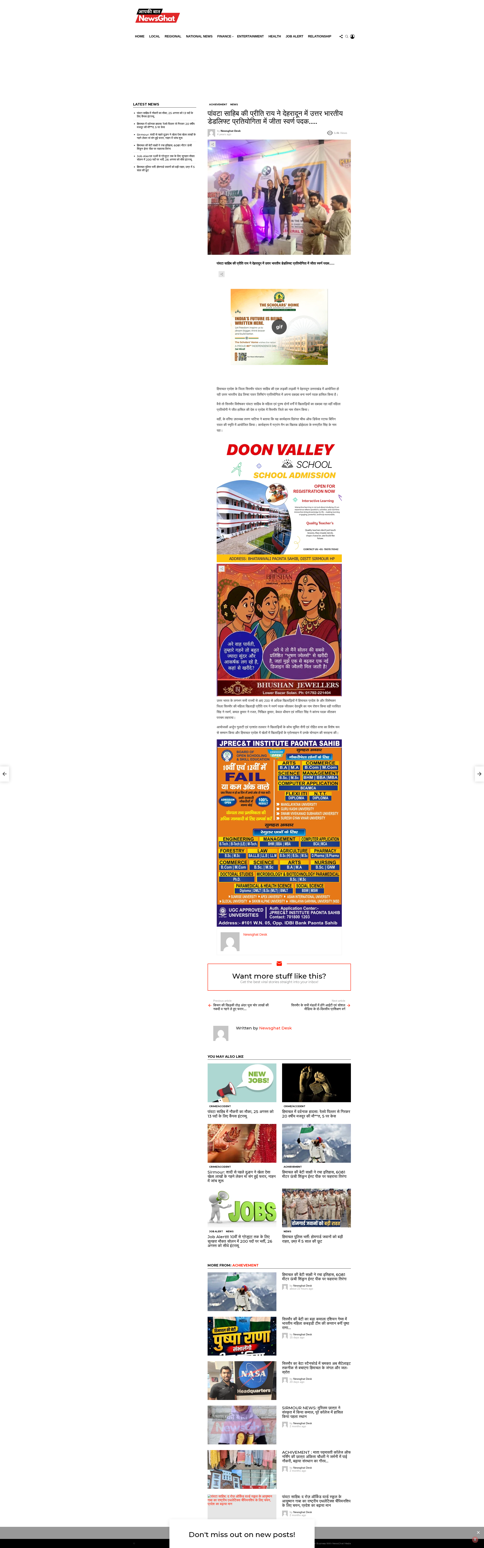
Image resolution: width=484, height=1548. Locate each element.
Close (478, 1532)
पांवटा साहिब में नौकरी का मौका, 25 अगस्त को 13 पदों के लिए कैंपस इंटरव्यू (241, 1113)
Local (154, 36)
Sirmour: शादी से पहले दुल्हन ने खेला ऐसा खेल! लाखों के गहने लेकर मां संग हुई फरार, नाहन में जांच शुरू (242, 1176)
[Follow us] (341, 36)
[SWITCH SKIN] (269, 16)
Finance (224, 36)
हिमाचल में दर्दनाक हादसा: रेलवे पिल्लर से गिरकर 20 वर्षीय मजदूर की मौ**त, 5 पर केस (316, 1113)
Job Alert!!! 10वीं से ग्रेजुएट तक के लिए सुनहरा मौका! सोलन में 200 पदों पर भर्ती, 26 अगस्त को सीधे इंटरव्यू (240, 1241)
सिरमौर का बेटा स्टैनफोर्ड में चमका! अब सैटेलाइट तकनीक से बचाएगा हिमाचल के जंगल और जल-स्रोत (316, 1367)
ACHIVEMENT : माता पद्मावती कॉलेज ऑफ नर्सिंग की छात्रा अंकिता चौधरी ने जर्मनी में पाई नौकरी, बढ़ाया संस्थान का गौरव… (316, 1456)
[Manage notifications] (475, 1540)
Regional (173, 36)
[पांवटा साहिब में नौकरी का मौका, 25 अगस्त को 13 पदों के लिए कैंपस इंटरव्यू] (242, 1082)
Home (139, 36)
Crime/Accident (220, 1106)
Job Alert (294, 36)
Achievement (293, 1166)
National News (199, 36)
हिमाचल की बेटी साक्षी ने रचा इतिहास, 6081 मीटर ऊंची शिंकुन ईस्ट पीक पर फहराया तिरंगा (314, 1174)
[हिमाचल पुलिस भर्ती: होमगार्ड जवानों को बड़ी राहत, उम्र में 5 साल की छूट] (316, 1208)
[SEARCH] (346, 36)
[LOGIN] (352, 36)
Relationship (319, 36)
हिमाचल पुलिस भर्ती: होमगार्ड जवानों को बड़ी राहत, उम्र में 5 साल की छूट (312, 1238)
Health (274, 36)
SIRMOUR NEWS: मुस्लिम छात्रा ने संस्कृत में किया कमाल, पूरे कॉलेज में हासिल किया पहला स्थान (312, 1412)
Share (212, 144)
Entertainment (250, 36)
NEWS (229, 1231)
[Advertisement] (242, 68)
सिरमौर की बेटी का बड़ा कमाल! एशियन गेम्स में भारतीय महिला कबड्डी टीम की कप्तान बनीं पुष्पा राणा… (315, 1323)
